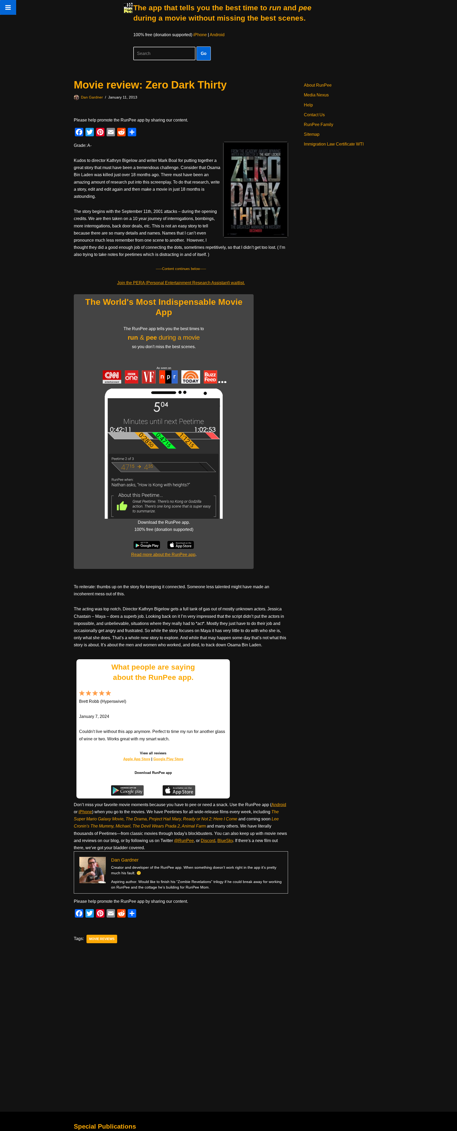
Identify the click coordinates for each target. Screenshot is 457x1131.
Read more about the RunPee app (163, 554)
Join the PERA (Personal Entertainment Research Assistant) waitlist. (181, 283)
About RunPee (318, 85)
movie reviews (102, 939)
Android (217, 34)
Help (308, 105)
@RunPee (184, 840)
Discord (208, 840)
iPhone (200, 34)
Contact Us (314, 115)
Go (204, 53)
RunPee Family (318, 124)
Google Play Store (168, 759)
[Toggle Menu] (8, 7)
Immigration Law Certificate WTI (334, 144)
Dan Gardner (92, 97)
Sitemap (311, 134)
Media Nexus (316, 95)
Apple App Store (136, 759)
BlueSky (225, 840)
